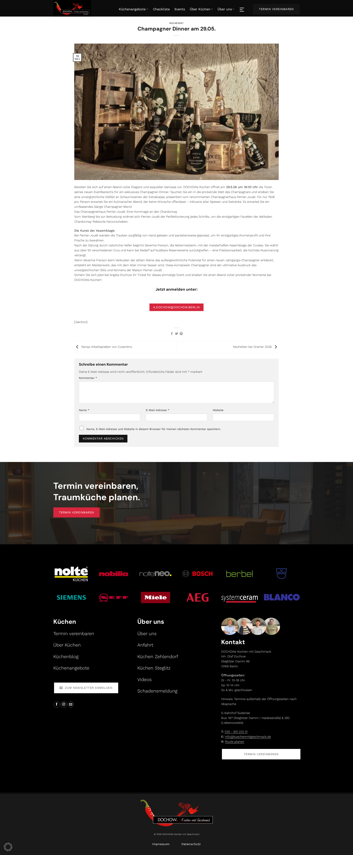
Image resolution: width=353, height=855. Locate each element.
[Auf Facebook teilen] (171, 334)
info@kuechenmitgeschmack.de (248, 736)
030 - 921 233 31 (236, 731)
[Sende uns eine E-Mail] (71, 704)
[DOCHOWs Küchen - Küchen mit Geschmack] (79, 8)
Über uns (224, 9)
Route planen (234, 741)
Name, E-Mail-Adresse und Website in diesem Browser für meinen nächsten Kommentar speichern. (153, 429)
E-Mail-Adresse (157, 410)
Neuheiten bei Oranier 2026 (253, 347)
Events (179, 9)
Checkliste (161, 9)
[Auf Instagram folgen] (64, 704)
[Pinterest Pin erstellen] (181, 334)
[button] (8, 847)
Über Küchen (200, 9)
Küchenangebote (132, 9)
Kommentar (88, 378)
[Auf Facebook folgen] (57, 704)
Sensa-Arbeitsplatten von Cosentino (106, 347)
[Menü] (242, 9)
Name (84, 410)
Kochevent (176, 23)
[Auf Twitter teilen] (176, 334)
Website (218, 410)
